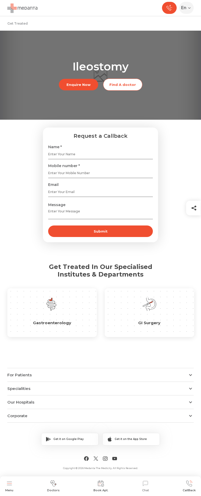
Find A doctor (122, 84)
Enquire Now (78, 84)
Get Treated (17, 23)
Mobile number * (64, 165)
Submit (101, 231)
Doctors (53, 490)
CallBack (189, 490)
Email (53, 184)
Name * (55, 147)
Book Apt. (100, 490)
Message (56, 204)
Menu (9, 490)
